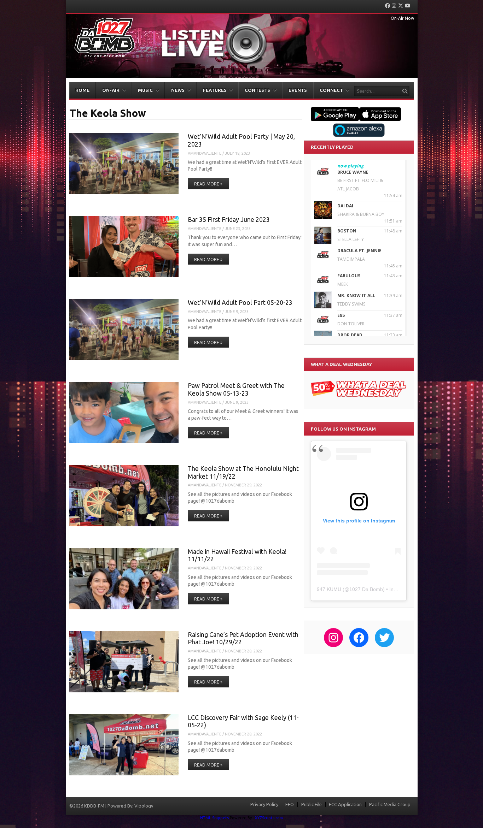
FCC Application (345, 804)
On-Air (111, 90)
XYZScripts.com (269, 818)
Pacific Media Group (390, 804)
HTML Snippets (214, 818)
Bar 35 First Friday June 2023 (229, 219)
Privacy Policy (264, 804)
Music (145, 90)
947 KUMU (329, 589)
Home (82, 90)
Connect (331, 90)
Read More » (208, 184)
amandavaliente (204, 153)
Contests (257, 90)
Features (215, 90)
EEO (289, 804)
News (178, 90)
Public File (311, 804)
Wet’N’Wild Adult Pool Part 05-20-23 (240, 302)
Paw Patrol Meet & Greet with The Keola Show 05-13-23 (236, 389)
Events (298, 90)
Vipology (143, 805)
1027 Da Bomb (366, 589)
